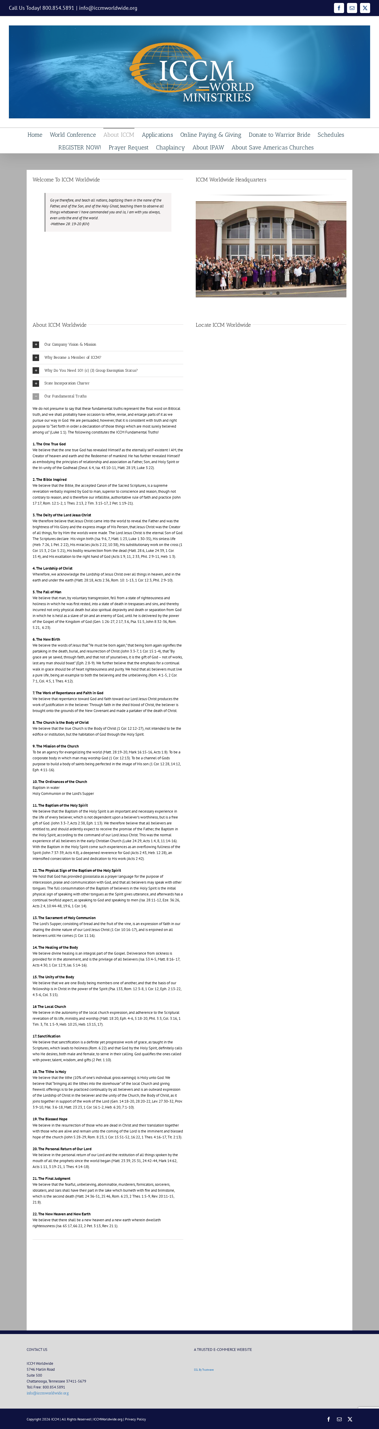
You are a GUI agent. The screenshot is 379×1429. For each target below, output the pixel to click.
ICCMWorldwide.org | (109, 1419)
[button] (108, 344)
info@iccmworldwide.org (108, 7)
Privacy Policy (135, 1419)
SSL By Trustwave (204, 1369)
